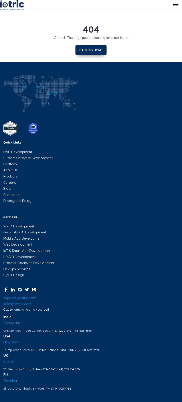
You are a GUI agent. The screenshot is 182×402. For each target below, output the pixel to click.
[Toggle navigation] (176, 4)
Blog (7, 188)
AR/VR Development (19, 257)
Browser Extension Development (28, 263)
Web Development (17, 244)
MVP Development (17, 152)
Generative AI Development (24, 232)
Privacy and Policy (17, 201)
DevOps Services (16, 269)
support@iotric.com (19, 298)
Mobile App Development (22, 238)
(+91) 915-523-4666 (79, 330)
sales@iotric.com (17, 304)
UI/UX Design (13, 275)
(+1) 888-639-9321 (87, 350)
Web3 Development (18, 226)
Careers (9, 182)
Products (10, 176)
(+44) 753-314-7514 (68, 369)
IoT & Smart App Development (26, 250)
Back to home (91, 50)
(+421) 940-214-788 (58, 388)
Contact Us (11, 195)
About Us (10, 170)
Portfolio (10, 164)
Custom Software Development (28, 158)
